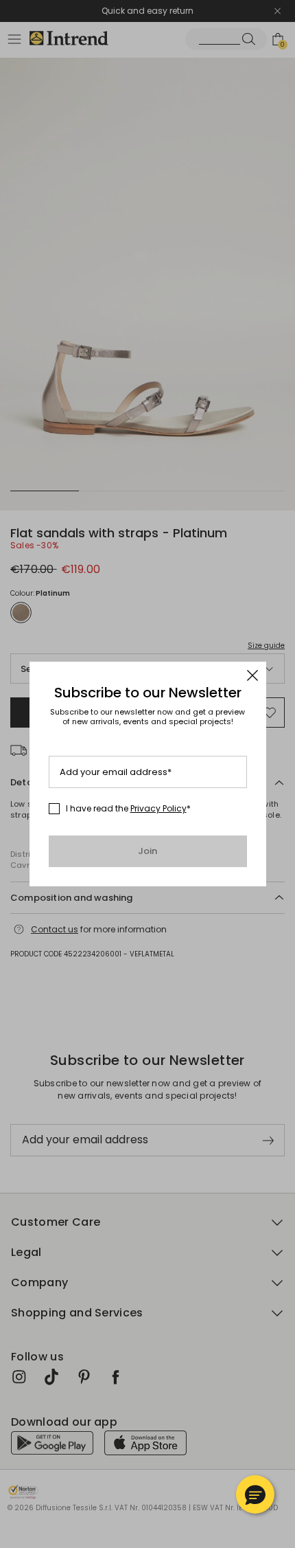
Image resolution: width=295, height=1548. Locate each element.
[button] (255, 1494)
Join (148, 850)
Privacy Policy (158, 808)
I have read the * (128, 808)
